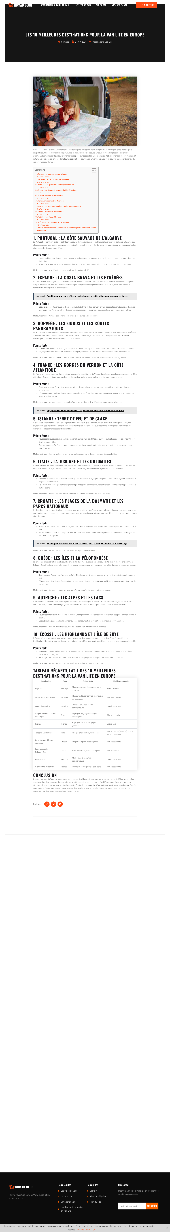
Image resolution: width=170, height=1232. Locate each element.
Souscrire (152, 1206)
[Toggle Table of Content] (93, 170)
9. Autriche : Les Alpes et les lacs (48, 217)
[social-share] (47, 804)
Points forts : (44, 177)
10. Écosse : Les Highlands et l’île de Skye (53, 222)
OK (94, 1229)
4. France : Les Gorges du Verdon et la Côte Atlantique (56, 190)
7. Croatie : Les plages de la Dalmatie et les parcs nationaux (58, 206)
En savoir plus (83, 1229)
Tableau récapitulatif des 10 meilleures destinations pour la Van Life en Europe (66, 228)
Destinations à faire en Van (55, 5)
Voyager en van (120, 5)
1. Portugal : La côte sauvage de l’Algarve (51, 174)
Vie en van (101, 5)
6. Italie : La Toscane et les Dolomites (50, 201)
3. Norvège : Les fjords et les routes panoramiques (55, 185)
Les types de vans (83, 5)
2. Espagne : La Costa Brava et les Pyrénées (52, 179)
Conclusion (41, 230)
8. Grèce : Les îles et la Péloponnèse (49, 211)
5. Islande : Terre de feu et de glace (49, 195)
